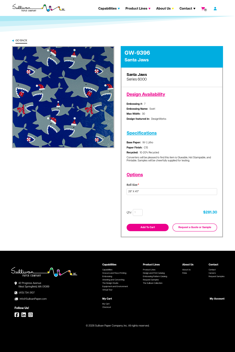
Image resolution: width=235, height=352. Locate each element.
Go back (21, 41)
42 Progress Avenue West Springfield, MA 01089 (33, 285)
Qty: (129, 212)
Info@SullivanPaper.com (33, 299)
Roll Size (133, 185)
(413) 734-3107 (27, 293)
